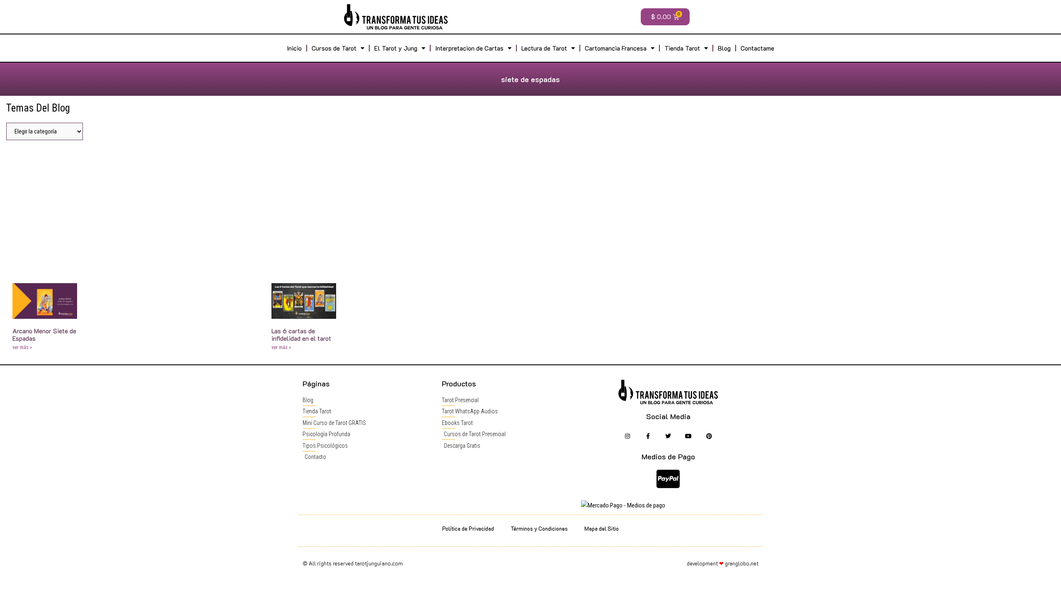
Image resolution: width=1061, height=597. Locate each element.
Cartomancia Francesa (616, 48)
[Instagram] (627, 436)
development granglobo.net (722, 563)
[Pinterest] (709, 436)
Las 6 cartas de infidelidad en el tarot (301, 334)
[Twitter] (668, 436)
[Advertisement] (530, 208)
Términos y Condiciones (539, 528)
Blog (724, 48)
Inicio (294, 48)
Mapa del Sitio (601, 528)
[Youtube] (689, 436)
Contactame (757, 48)
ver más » (22, 347)
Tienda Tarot (682, 48)
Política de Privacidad (468, 528)
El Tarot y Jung (395, 48)
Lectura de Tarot (544, 48)
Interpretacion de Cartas (469, 48)
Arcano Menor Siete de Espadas (44, 334)
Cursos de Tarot (334, 48)
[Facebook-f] (648, 436)
